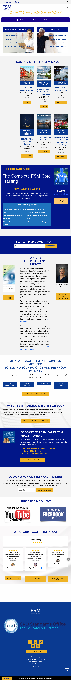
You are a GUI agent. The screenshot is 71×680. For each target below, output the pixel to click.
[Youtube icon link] (33, 646)
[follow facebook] (53, 514)
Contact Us (35, 666)
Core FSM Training (11, 35)
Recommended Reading (58, 46)
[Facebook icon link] (30, 642)
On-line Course (44, 383)
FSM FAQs (8, 39)
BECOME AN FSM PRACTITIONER (63, 296)
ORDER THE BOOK (8, 297)
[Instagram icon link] (38, 646)
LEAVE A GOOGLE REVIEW (35, 579)
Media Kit (35, 664)
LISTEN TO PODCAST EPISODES (33, 460)
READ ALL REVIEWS (12, 578)
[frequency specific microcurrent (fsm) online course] (61, 175)
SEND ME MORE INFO (36, 651)
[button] (2, 559)
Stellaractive (48, 678)
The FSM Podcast (11, 43)
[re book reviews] (9, 288)
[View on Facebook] (58, 561)
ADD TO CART (61, 102)
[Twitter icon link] (40, 642)
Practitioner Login (35, 662)
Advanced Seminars (27, 384)
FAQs (64, 43)
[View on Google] (13, 565)
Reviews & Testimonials (58, 39)
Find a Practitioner (44, 490)
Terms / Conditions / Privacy (35, 657)
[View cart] (67, 2)
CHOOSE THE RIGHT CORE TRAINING (35, 421)
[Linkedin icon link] (35, 642)
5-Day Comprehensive (10, 384)
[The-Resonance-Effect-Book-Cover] (9, 274)
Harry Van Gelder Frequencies (35, 659)
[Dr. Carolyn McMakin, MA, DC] (62, 273)
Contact (18, 2)
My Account (8, 2)
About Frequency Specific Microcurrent (18, 46)
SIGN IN (27, 102)
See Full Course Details (61, 201)
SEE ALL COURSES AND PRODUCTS (35, 393)
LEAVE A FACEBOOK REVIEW (58, 579)
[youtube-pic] (18, 514)
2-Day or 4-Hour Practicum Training (61, 385)
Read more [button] (13, 560)
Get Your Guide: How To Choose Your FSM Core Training (36, 20)
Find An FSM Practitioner (57, 35)
